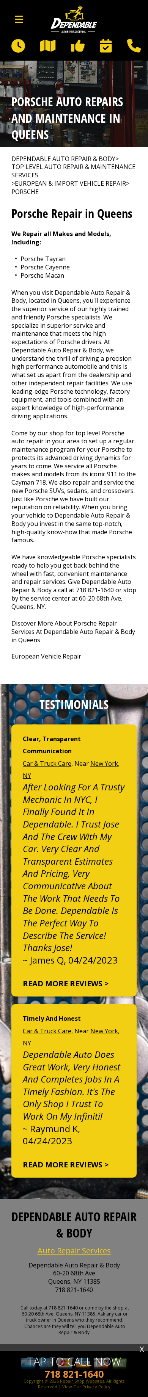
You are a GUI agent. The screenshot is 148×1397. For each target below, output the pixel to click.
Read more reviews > (66, 983)
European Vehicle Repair (46, 656)
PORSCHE (25, 192)
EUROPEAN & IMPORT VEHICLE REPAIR (70, 184)
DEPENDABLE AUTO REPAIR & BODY (63, 159)
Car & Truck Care (47, 763)
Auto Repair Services (74, 1250)
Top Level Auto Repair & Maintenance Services (73, 171)
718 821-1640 (95, 590)
